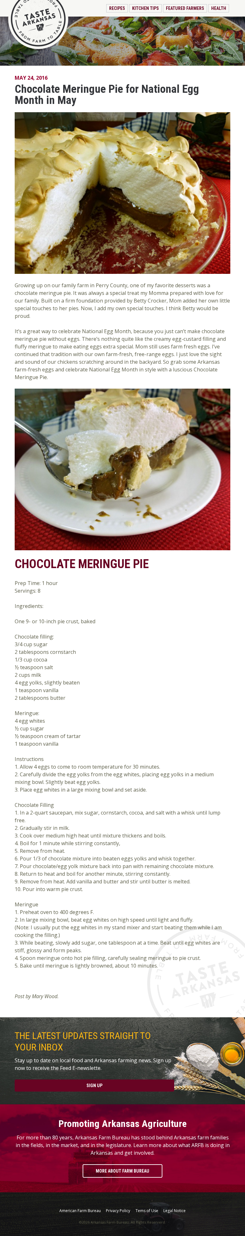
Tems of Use (147, 1210)
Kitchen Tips (145, 8)
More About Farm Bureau (122, 1171)
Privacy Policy (118, 1210)
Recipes (117, 8)
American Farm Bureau (80, 1210)
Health (218, 8)
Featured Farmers (185, 8)
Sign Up (94, 1085)
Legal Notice (174, 1210)
